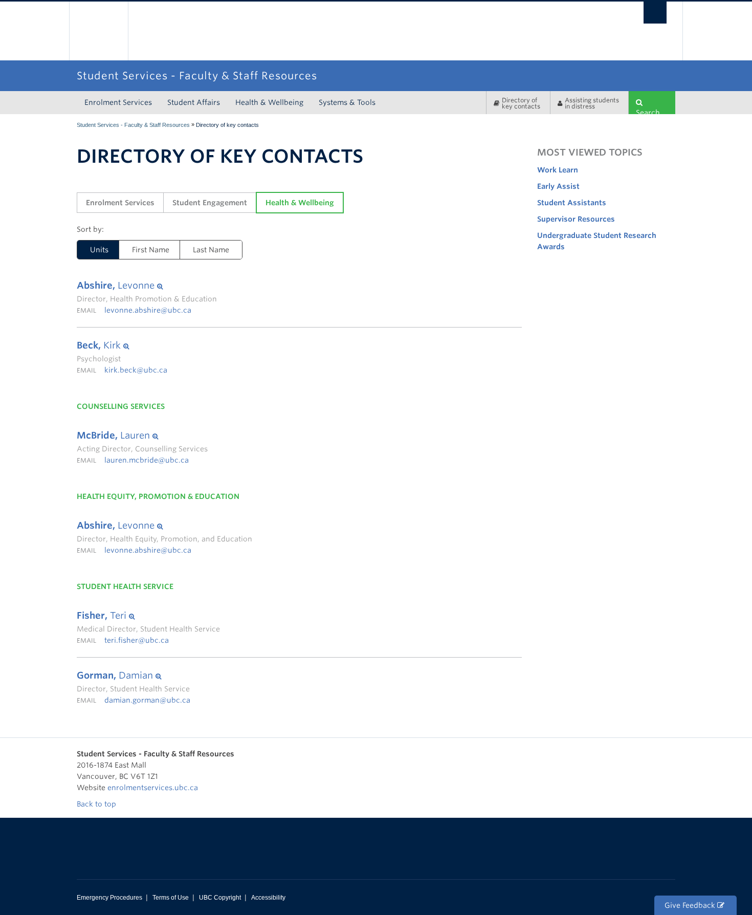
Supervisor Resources (576, 219)
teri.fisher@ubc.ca (136, 640)
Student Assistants (571, 203)
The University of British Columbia (98, 31)
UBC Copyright (220, 897)
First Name (150, 250)
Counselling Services (121, 406)
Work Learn (557, 170)
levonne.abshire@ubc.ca (147, 310)
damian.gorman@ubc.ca (147, 700)
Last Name (211, 250)
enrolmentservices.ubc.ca (152, 787)
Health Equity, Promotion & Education (158, 496)
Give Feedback (691, 905)
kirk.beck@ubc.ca (135, 370)
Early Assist (558, 186)
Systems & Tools (347, 102)
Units (92, 250)
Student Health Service (125, 586)
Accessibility (268, 897)
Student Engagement (209, 203)
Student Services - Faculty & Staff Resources (133, 125)
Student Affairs (193, 102)
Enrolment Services (118, 102)
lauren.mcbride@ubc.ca (146, 460)
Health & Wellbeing (269, 102)
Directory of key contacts (521, 103)
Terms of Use (170, 897)
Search (648, 111)
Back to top (97, 804)
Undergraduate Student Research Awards (596, 241)
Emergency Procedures (109, 897)
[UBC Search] (655, 13)
